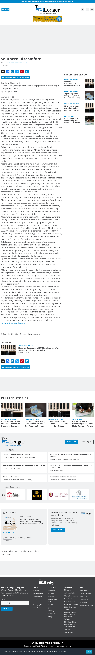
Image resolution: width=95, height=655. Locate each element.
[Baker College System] (15, 494)
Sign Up (6, 609)
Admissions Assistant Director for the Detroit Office (24, 466)
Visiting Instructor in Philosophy (63, 477)
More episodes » (9, 533)
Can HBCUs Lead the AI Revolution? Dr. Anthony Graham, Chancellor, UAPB (31, 521)
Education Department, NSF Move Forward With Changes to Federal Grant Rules (38, 349)
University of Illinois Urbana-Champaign (18, 480)
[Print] (3, 71)
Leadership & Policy (25, 346)
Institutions (69, 116)
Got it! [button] (89, 651)
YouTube (7, 541)
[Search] (87, 9)
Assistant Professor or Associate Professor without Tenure (70, 456)
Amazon (20, 537)
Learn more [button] (62, 651)
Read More (57, 530)
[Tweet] (17, 71)
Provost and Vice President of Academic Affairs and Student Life (71, 467)
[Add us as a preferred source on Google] (27, 71)
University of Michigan (11, 468)
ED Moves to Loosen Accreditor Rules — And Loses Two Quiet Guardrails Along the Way (72, 108)
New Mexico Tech (56, 470)
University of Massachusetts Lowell (63, 480)
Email (3, 599)
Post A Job (86, 442)
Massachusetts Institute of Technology (64, 459)
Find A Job (71, 442)
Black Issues (9, 63)
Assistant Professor (10, 477)
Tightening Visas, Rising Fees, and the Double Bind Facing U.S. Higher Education (73, 96)
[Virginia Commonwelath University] (37, 494)
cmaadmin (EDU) (21, 63)
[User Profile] (82, 9)
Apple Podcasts (9, 537)
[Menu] (92, 9)
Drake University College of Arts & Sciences (19, 457)
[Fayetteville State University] (79, 494)
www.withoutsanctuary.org (14, 323)
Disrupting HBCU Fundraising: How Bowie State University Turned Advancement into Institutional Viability (73, 121)
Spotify (29, 537)
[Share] (7, 71)
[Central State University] (58, 494)
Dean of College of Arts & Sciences (17, 455)
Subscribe (5, 9)
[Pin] (22, 71)
